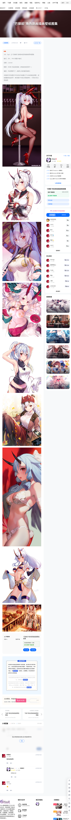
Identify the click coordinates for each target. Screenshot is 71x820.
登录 (22, 741)
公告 (48, 3)
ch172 (8, 782)
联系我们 (15, 671)
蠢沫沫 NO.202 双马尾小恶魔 (55, 173)
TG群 (9, 3)
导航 (31, 3)
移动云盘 (26, 650)
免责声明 (25, 679)
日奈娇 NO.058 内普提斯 (54, 176)
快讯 (21, 3)
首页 (4, 3)
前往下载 (38, 43)
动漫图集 (6, 42)
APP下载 (55, 3)
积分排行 (58, 291)
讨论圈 (15, 3)
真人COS (38, 8)
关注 (65, 155)
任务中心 (37, 3)
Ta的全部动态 (58, 183)
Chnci (12, 768)
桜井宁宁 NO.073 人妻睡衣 (54, 170)
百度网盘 (33, 650)
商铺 (26, 3)
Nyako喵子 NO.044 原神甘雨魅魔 (56, 178)
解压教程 (29, 687)
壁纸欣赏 (2, 8)
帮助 (43, 3)
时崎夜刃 (9, 754)
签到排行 (58, 250)
